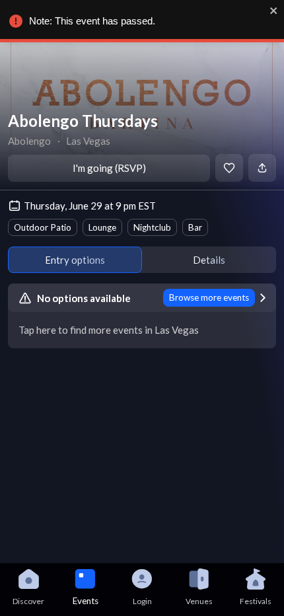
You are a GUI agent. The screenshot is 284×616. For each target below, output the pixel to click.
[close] (274, 10)
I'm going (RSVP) (109, 168)
